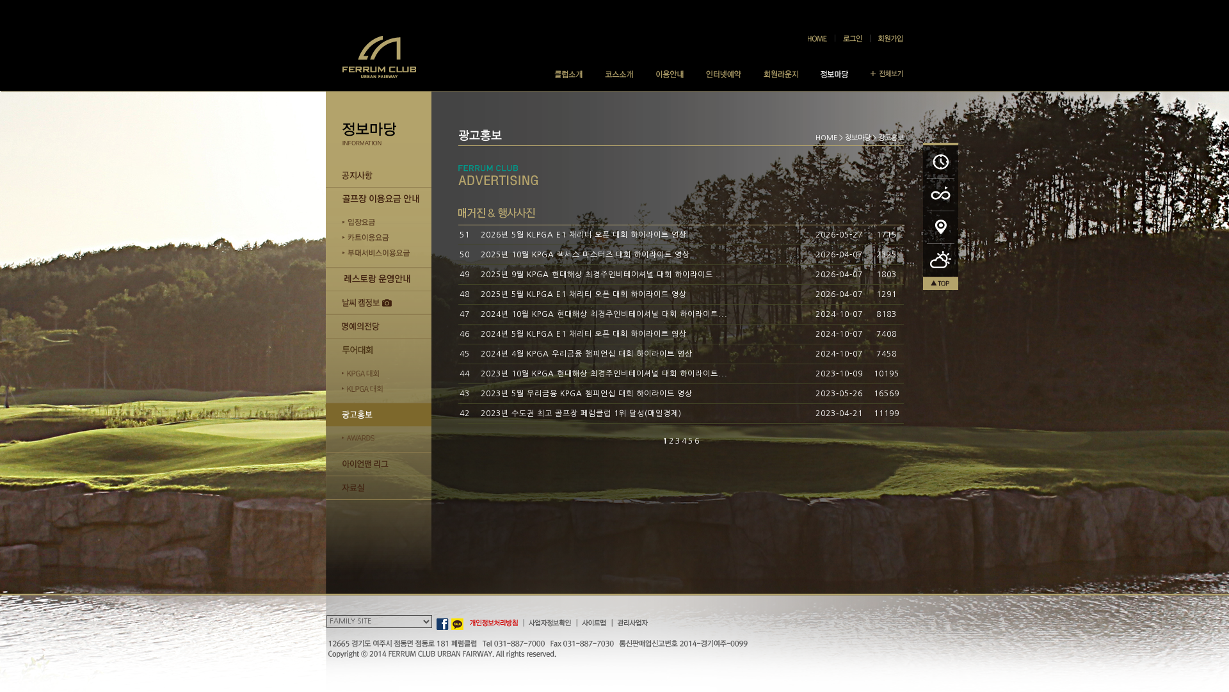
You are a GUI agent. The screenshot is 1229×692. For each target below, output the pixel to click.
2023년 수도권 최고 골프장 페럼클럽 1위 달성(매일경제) (581, 413)
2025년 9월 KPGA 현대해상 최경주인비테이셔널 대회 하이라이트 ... (603, 274)
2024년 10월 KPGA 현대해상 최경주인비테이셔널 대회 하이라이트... (604, 314)
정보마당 (858, 137)
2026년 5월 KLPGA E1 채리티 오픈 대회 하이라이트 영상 (584, 235)
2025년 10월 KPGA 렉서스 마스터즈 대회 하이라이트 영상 (585, 255)
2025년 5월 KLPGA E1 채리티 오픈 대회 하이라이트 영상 (584, 294)
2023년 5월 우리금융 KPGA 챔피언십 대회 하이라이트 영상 (587, 394)
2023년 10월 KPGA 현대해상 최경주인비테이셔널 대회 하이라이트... (604, 374)
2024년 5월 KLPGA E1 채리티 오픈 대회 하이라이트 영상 (584, 334)
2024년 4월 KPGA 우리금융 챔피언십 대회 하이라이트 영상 (587, 354)
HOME (826, 137)
